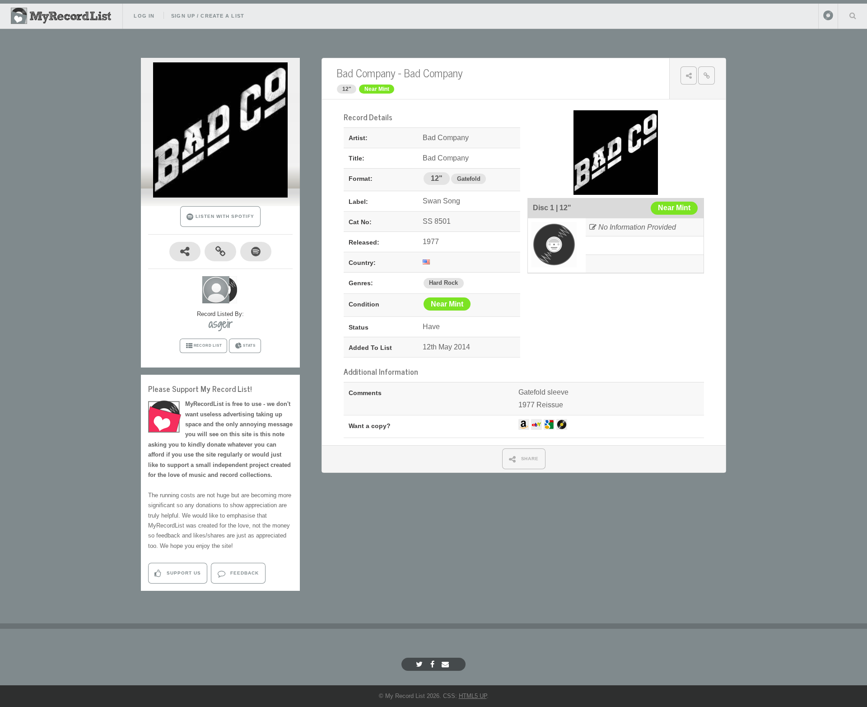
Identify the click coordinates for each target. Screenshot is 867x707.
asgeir (221, 323)
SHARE (529, 458)
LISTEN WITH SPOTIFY (224, 216)
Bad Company (366, 72)
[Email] (446, 664)
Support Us (183, 572)
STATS (249, 346)
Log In (144, 16)
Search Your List (852, 15)
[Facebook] (433, 664)
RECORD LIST (208, 346)
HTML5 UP (473, 696)
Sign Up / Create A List (207, 16)
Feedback (243, 572)
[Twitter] (420, 664)
